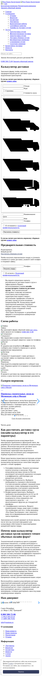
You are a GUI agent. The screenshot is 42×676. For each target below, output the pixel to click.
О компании (10, 14)
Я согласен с (13, 274)
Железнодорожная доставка (20, 34)
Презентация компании (27, 6)
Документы (14, 22)
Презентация (10, 635)
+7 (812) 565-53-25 (8, 617)
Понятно (21, 672)
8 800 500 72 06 (27, 332)
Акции (8, 656)
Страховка (9, 91)
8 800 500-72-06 (7, 61)
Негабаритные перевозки (19, 40)
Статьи (8, 654)
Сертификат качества (18, 26)
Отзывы (13, 16)
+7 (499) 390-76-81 (8, 619)
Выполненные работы (18, 24)
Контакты (9, 50)
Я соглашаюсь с (14, 227)
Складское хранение (17, 44)
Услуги (8, 30)
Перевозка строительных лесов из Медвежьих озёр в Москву (17, 395)
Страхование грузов (17, 42)
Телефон (27, 221)
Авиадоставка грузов (18, 36)
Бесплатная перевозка (9, 6)
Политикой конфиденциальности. (13, 274)
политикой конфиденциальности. (14, 227)
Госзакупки (14, 20)
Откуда (26, 86)
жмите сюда (11, 81)
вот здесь (33, 330)
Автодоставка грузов (18, 32)
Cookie (10, 663)
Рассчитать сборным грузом (11, 254)
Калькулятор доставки (13, 46)
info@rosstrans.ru (7, 622)
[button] (3, 401)
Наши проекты (11, 633)
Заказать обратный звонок (11, 8)
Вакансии (13, 18)
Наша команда (10, 631)
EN (6, 4)
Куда (25, 88)
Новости (8, 48)
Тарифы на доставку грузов (20, 28)
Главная (8, 12)
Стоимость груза (30, 93)
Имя (25, 219)
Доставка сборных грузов (19, 38)
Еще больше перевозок (21, 418)
